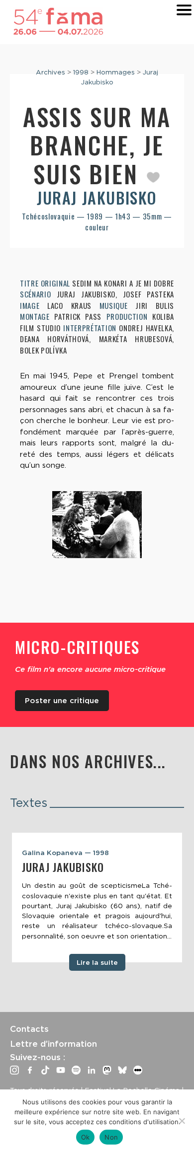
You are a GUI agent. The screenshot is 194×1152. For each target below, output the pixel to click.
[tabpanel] (97, 898)
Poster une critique (62, 700)
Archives (50, 72)
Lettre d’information (53, 1044)
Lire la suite (97, 962)
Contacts (29, 1029)
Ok (85, 1137)
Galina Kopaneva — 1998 (65, 853)
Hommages (116, 72)
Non (111, 1137)
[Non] (182, 1121)
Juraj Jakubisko (97, 197)
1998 (81, 72)
